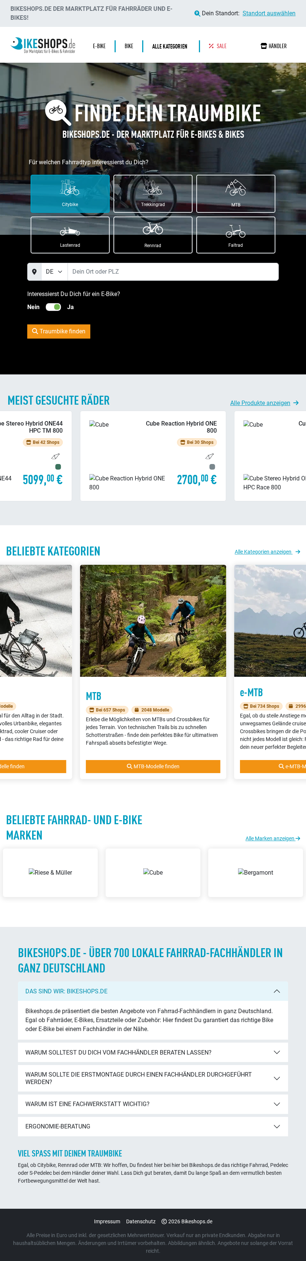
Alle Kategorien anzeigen (264, 552)
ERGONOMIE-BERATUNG (57, 1126)
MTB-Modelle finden (156, 766)
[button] (171, 46)
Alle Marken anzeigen (271, 838)
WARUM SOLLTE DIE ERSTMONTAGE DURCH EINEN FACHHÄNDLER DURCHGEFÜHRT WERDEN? (138, 1078)
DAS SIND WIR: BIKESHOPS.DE (66, 991)
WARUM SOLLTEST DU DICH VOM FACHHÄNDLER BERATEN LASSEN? (118, 1052)
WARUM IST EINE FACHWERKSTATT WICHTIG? (87, 1104)
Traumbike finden (61, 331)
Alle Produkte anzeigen (260, 403)
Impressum (107, 1221)
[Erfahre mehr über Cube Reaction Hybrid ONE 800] (153, 456)
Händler (278, 46)
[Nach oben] (286, 1240)
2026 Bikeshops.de (190, 1221)
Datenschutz (141, 1221)
